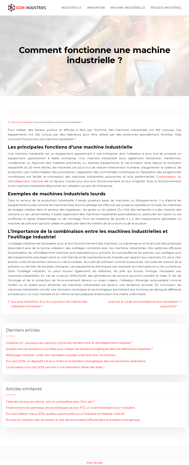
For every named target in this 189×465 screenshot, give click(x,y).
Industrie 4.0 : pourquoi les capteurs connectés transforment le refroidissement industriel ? (69, 343)
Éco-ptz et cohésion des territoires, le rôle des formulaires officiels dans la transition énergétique (73, 420)
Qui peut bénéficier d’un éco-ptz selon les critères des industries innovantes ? (49, 304)
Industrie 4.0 (71, 7)
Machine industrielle (127, 7)
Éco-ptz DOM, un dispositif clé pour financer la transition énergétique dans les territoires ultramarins (75, 361)
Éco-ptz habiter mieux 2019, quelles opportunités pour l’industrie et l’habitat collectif (65, 413)
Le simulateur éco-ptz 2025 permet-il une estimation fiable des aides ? (55, 367)
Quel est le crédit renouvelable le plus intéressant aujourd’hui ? (143, 304)
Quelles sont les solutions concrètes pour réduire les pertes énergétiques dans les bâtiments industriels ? (79, 349)
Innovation (96, 7)
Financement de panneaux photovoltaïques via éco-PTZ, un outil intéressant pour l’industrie (70, 407)
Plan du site (94, 462)
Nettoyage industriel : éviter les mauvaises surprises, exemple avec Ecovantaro (61, 355)
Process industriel (166, 7)
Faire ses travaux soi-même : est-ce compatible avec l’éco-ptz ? (50, 401)
